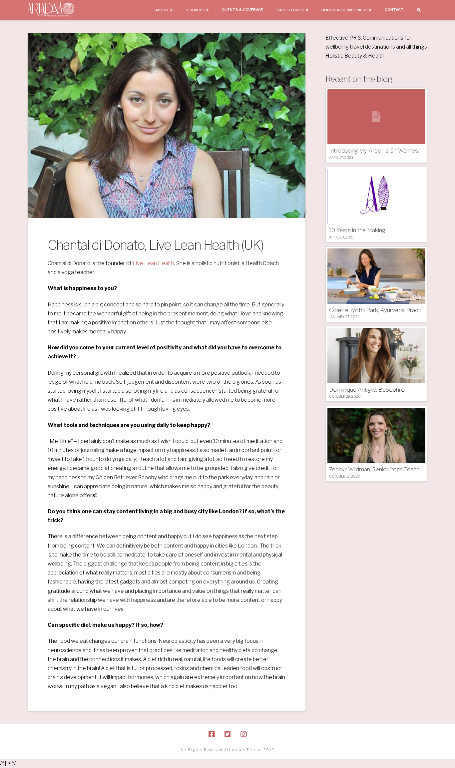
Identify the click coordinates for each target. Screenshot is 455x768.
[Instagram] (243, 734)
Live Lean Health (153, 263)
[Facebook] (212, 734)
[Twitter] (227, 734)
